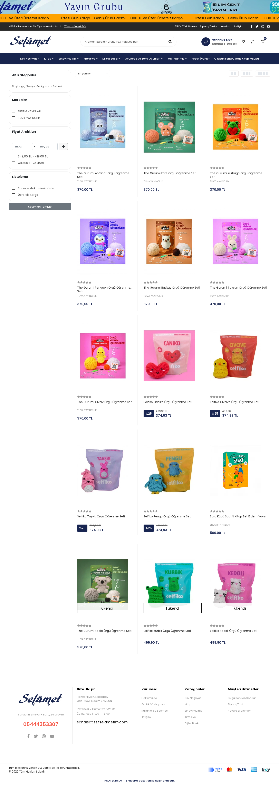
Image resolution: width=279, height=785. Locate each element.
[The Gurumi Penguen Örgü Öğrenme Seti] (106, 241)
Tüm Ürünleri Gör (75, 26)
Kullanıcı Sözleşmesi (155, 711)
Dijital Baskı (192, 723)
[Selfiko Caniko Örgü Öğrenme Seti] (173, 356)
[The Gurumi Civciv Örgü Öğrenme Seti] (106, 356)
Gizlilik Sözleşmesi (153, 704)
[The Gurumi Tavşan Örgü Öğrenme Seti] (239, 241)
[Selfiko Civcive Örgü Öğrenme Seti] (239, 356)
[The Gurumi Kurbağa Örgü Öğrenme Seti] (239, 127)
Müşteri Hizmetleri (244, 689)
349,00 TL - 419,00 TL (33, 156)
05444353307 (40, 724)
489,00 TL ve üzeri (31, 163)
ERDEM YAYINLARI (29, 111)
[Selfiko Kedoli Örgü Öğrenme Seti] (239, 584)
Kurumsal (150, 689)
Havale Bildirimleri (239, 711)
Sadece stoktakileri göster (36, 188)
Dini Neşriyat (193, 698)
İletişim (238, 26)
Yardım (225, 26)
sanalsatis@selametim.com (102, 722)
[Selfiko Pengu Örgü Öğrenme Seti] (173, 470)
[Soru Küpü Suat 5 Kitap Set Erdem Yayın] (239, 470)
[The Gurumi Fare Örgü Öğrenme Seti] (173, 127)
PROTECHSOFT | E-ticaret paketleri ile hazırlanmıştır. (139, 781)
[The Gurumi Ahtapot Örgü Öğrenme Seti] (106, 127)
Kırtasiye (190, 717)
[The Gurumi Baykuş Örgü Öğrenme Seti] (173, 241)
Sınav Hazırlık (193, 711)
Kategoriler (195, 689)
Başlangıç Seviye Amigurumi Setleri (37, 86)
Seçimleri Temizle (40, 207)
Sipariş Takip (208, 26)
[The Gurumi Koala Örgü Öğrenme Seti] (106, 584)
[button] (264, 41)
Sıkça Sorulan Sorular (242, 698)
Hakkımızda (149, 698)
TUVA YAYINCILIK (29, 118)
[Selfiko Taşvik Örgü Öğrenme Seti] (106, 470)
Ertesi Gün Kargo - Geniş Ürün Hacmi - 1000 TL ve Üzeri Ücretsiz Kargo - (113, 18)
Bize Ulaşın (86, 689)
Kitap (188, 704)
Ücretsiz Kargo (28, 195)
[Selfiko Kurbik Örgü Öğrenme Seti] (173, 584)
